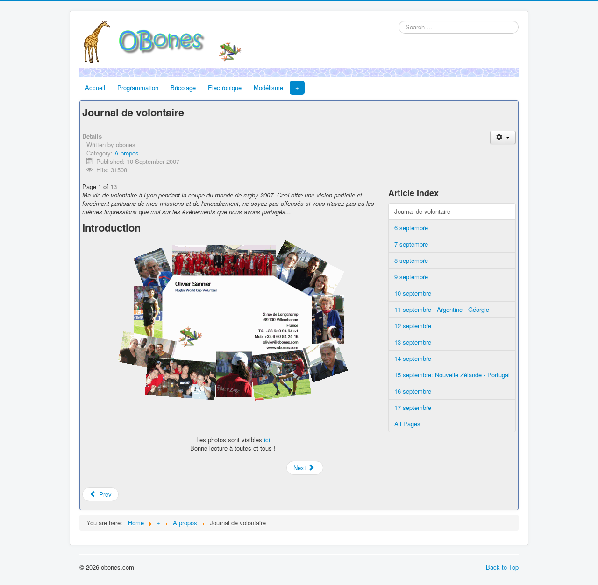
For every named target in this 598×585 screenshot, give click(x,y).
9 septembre (411, 276)
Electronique (225, 87)
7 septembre (411, 244)
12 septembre (412, 325)
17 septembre (412, 407)
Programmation (137, 87)
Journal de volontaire (422, 211)
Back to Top (502, 567)
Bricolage (183, 87)
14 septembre (412, 358)
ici (267, 439)
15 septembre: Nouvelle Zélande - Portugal (452, 374)
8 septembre (411, 260)
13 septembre (412, 342)
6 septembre (411, 227)
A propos (126, 152)
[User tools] (503, 137)
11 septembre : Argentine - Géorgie (441, 309)
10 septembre (412, 293)
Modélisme (268, 87)
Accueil (95, 87)
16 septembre (412, 391)
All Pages (407, 423)
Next (300, 467)
